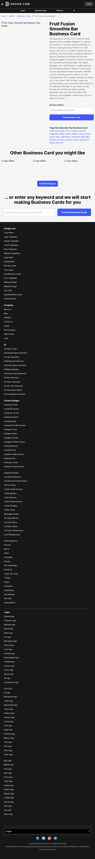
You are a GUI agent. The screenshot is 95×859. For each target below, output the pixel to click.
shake (52, 137)
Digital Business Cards (13, 294)
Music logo (8, 814)
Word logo (8, 750)
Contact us (8, 322)
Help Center (9, 334)
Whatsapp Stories (11, 514)
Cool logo (8, 688)
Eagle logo (8, 730)
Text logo (8, 742)
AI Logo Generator (11, 357)
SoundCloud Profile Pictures (15, 481)
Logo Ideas (8, 257)
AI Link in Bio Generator (13, 386)
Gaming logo (9, 616)
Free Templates (10, 278)
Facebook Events (11, 417)
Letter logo (8, 701)
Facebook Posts (10, 405)
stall (81, 139)
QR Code (8, 598)
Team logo (8, 754)
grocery (61, 139)
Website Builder (10, 282)
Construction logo (11, 682)
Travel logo (8, 721)
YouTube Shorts (10, 522)
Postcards (8, 557)
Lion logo (8, 810)
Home (3, 16)
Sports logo (9, 674)
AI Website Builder (11, 369)
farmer (74, 134)
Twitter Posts (9, 510)
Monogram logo (10, 641)
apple (62, 134)
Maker (12, 16)
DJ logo (7, 692)
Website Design (10, 286)
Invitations (8, 569)
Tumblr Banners (10, 493)
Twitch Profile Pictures (13, 501)
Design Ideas (9, 261)
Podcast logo (9, 734)
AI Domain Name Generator (15, 365)
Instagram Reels (10, 433)
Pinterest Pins (9, 458)
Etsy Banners (9, 594)
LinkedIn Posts (10, 450)
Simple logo (9, 785)
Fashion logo (9, 713)
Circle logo (8, 709)
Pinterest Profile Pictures (14, 466)
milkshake (85, 137)
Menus (6, 549)
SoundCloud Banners (12, 477)
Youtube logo (9, 653)
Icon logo (8, 746)
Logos (22, 10)
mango (81, 134)
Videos (7, 582)
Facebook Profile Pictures (14, 425)
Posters (7, 561)
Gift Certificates (10, 565)
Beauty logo (9, 793)
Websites (59, 10)
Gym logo (8, 806)
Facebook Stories (11, 409)
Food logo (8, 649)
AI (74, 10)
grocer (86, 139)
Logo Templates (10, 237)
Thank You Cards (11, 574)
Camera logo (9, 666)
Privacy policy (9, 330)
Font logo (8, 769)
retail (85, 47)
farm (51, 47)
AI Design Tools (10, 349)
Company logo (10, 620)
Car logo (7, 637)
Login (6, 338)
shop (62, 131)
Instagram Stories (11, 438)
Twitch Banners (10, 497)
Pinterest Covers (11, 462)
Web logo (8, 773)
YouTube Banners (11, 518)
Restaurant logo (10, 697)
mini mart (59, 142)
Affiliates (7, 317)
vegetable (54, 134)
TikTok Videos (10, 485)
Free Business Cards (12, 274)
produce (69, 139)
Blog (6, 313)
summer (82, 131)
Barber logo (9, 765)
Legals (6, 326)
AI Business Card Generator (15, 373)
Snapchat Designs (11, 473)
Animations (8, 586)
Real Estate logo (10, 705)
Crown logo (8, 670)
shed (75, 139)
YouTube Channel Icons (13, 530)
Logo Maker (9, 233)
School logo (9, 645)
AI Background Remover (14, 361)
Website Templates (12, 253)
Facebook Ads (10, 421)
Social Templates (11, 245)
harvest (53, 139)
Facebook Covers (11, 413)
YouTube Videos (10, 526)
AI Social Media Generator (14, 394)
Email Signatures (10, 541)
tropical (74, 131)
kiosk (52, 142)
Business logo (9, 624)
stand (68, 134)
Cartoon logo (9, 717)
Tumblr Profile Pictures (13, 489)
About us (7, 309)
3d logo (7, 678)
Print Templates (10, 249)
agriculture (66, 137)
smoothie (75, 137)
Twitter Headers (10, 506)
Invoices (7, 545)
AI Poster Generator (12, 382)
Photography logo (11, 657)
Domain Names (10, 299)
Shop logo (8, 781)
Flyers (6, 553)
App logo (8, 760)
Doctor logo (9, 802)
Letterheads (9, 590)
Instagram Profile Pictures (14, 442)
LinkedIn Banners (11, 446)
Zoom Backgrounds (12, 534)
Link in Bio (8, 290)
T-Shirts (7, 578)
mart (58, 137)
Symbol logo (9, 789)
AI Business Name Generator (15, 353)
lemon (88, 134)
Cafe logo (8, 725)
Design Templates (11, 241)
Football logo (9, 662)
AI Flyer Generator (11, 378)
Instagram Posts (10, 429)
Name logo (8, 633)
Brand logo (8, 629)
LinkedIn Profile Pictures (14, 454)
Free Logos (8, 270)
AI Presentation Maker (13, 390)
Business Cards (41, 10)
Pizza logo (8, 777)
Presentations (9, 602)
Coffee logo (9, 798)
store (76, 74)
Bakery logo (9, 738)
